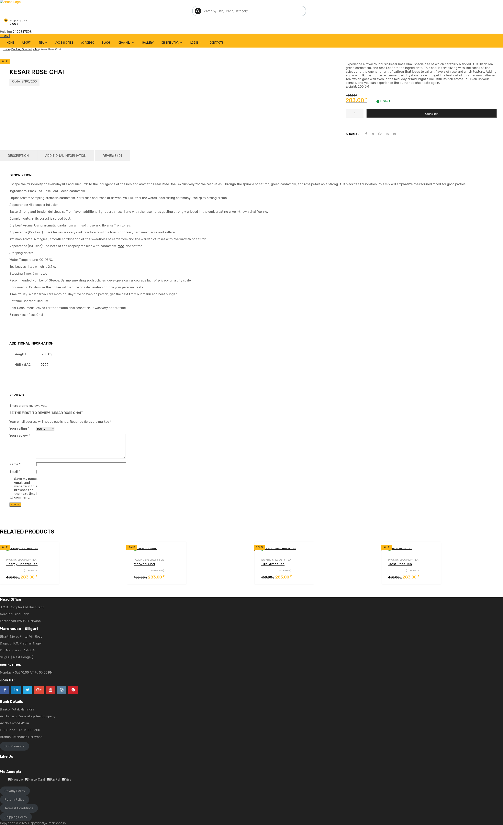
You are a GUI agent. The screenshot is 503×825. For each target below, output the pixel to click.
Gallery (148, 42)
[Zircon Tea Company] (10, 2)
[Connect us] (4, 690)
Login (194, 42)
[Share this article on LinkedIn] (387, 134)
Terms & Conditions (19, 808)
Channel (124, 42)
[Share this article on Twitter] (373, 134)
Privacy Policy (15, 791)
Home (10, 42)
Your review (19, 435)
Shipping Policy (16, 817)
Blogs (106, 42)
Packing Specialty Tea (25, 49)
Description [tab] (18, 156)
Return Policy (14, 799)
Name (14, 464)
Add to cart (431, 113)
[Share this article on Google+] (380, 134)
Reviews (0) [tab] (112, 156)
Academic (87, 42)
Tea (41, 42)
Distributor (170, 42)
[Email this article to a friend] (394, 134)
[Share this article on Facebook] (366, 134)
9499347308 (22, 32)
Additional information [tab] (65, 156)
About (26, 42)
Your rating (19, 428)
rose (121, 246)
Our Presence (14, 746)
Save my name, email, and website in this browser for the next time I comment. (26, 488)
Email (14, 471)
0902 (45, 365)
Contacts (217, 42)
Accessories (64, 42)
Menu (5, 35)
